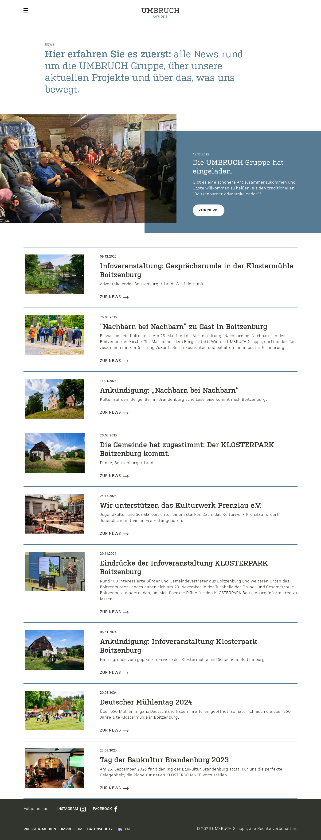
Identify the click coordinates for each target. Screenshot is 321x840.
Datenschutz (100, 829)
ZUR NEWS (209, 210)
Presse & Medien (39, 829)
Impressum (71, 829)
